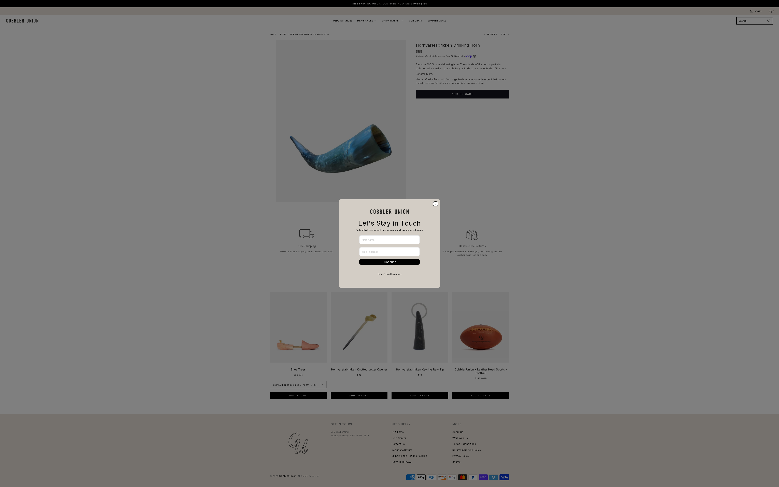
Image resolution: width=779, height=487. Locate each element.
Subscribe (389, 262)
